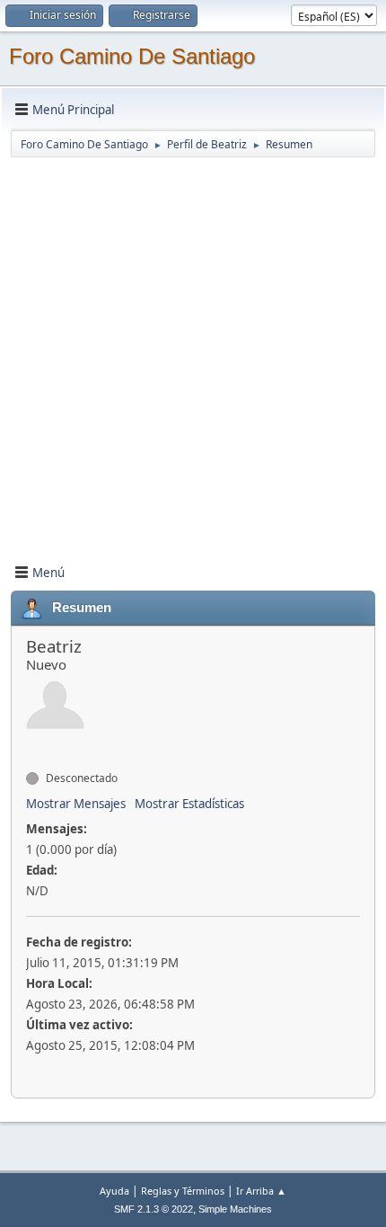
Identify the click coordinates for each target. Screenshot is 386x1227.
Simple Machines (235, 1209)
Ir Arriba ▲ (261, 1190)
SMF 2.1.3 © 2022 (153, 1209)
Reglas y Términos (182, 1190)
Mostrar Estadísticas (189, 804)
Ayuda (114, 1190)
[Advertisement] (193, 352)
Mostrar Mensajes (76, 804)
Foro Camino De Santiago (132, 56)
